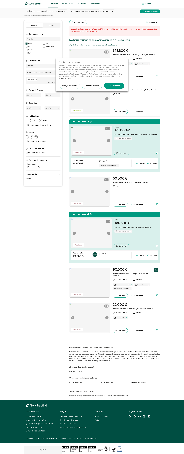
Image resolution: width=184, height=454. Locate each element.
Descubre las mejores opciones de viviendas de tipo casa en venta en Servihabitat (98, 396)
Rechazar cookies (92, 86)
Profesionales (67, 3)
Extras (28, 179)
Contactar (121, 112)
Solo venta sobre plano (36, 153)
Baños (31, 132)
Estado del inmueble (37, 149)
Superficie (33, 103)
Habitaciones (34, 116)
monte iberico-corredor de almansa (85, 11)
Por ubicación (34, 61)
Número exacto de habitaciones (39, 125)
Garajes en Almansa (107, 382)
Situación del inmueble (38, 160)
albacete (62, 11)
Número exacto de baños (37, 141)
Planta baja (50, 47)
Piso (29, 47)
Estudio (48, 50)
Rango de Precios (36, 90)
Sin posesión (32, 167)
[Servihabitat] (30, 3)
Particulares (53, 3)
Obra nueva (82, 3)
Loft (29, 53)
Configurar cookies (70, 86)
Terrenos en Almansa (138, 382)
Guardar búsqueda (151, 11)
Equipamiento (31, 174)
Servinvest (95, 3)
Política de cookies (65, 78)
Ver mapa (153, 164)
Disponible (32, 164)
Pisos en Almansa (75, 372)
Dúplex (31, 50)
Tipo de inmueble (36, 34)
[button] (43, 174)
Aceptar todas (114, 86)
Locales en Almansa (76, 382)
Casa (30, 44)
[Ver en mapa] (148, 164)
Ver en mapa (137, 76)
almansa (107, 11)
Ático (48, 44)
